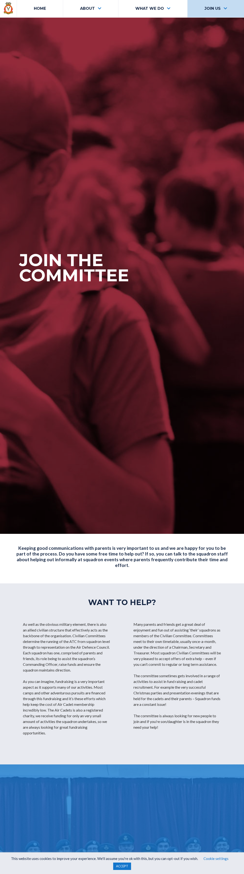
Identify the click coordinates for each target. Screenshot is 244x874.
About (87, 8)
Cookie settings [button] (216, 858)
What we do (149, 8)
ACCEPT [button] (122, 866)
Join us (212, 8)
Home (40, 8)
